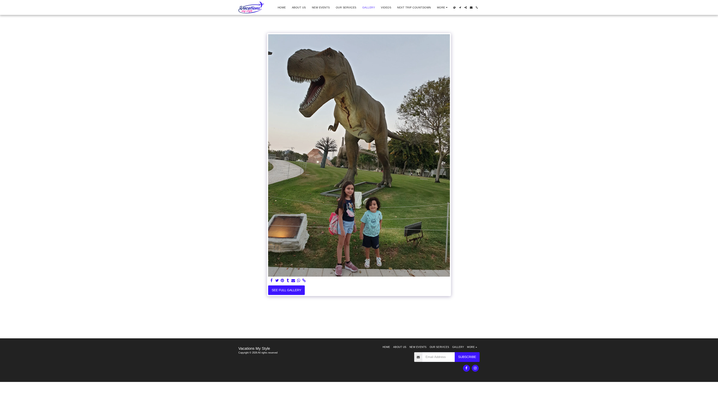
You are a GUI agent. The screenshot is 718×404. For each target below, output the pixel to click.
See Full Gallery (286, 290)
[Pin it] (282, 280)
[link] (304, 280)
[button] (460, 7)
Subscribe (467, 357)
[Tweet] (277, 280)
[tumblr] (288, 280)
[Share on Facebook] (272, 280)
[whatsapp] (299, 280)
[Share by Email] (293, 280)
